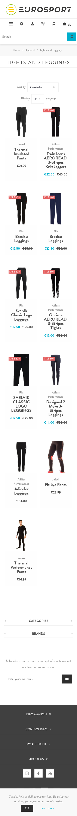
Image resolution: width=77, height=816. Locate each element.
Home (16, 50)
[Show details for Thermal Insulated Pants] (21, 122)
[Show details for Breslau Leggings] (21, 209)
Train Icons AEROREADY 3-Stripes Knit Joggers (55, 160)
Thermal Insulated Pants (21, 153)
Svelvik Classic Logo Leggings (21, 315)
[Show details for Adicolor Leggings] (21, 457)
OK (27, 808)
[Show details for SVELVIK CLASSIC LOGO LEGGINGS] (21, 370)
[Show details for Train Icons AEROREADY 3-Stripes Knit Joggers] (56, 122)
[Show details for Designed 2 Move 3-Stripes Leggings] (56, 370)
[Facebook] (38, 773)
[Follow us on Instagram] (27, 773)
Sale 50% (49, 110)
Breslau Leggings (21, 238)
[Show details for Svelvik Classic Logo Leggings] (21, 283)
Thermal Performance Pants (21, 567)
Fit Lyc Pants (56, 485)
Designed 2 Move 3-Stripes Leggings (55, 408)
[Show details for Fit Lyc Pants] (56, 457)
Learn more (47, 808)
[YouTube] (50, 773)
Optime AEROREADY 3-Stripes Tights (55, 321)
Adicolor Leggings (21, 491)
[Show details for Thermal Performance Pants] (21, 535)
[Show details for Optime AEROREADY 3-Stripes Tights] (56, 283)
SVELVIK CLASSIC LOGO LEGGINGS (21, 404)
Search (71, 36)
